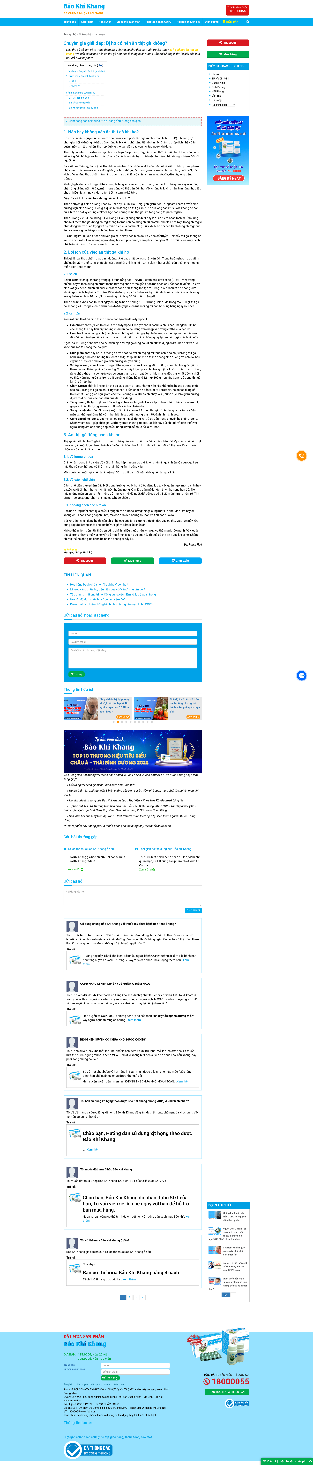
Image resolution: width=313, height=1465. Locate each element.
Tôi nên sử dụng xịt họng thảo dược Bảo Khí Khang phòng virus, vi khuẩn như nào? (134, 1101)
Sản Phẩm (87, 21)
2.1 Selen (73, 81)
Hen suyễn (105, 21)
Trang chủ (70, 21)
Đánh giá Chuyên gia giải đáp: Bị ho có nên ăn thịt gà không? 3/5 (70, 549)
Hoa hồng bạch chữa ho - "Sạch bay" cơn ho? (99, 584)
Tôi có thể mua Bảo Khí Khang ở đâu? (91, 849)
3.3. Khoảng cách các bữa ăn (83, 107)
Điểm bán (232, 21)
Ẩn (100, 65)
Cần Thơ (216, 95)
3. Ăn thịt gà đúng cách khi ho (80, 92)
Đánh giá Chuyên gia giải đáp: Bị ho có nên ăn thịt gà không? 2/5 (67, 549)
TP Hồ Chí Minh (220, 78)
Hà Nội (215, 74)
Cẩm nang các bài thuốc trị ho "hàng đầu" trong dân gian (105, 121)
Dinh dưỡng (212, 21)
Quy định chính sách (74, 1369)
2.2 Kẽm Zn (74, 86)
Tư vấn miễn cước (237, 9)
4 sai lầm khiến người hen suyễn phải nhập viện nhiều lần (234, 1251)
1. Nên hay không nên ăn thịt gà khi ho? (85, 71)
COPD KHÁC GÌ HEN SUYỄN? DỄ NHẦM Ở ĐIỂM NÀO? (115, 983)
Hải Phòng (218, 91)
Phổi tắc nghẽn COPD (158, 21)
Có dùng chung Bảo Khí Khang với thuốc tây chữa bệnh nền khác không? (128, 923)
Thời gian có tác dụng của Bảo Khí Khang (165, 849)
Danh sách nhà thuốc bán (227, 1392)
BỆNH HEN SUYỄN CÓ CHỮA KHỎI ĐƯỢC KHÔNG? (113, 1039)
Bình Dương (218, 87)
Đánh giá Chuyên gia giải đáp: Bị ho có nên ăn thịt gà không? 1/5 (65, 549)
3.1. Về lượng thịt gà (79, 97)
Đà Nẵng (217, 100)
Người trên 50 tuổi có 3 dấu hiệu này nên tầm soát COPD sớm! (235, 1266)
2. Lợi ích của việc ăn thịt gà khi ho (82, 76)
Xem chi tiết (123, 717)
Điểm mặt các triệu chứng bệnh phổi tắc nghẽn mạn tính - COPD (111, 604)
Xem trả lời (74, 869)
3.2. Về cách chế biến (79, 102)
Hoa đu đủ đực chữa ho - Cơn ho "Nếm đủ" (97, 599)
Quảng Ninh (218, 82)
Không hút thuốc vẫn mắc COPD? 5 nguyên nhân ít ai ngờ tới (234, 1217)
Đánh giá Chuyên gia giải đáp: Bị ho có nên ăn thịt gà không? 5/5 (76, 549)
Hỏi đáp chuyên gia (188, 21)
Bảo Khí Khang (84, 6)
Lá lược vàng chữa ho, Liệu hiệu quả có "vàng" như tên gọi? (107, 589)
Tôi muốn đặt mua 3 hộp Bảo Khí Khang (106, 1169)
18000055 (230, 1381)
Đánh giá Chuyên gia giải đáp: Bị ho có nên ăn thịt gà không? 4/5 (73, 549)
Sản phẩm (69, 1384)
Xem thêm (134, 1020)
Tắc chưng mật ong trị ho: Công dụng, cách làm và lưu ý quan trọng (113, 594)
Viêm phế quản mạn (128, 21)
